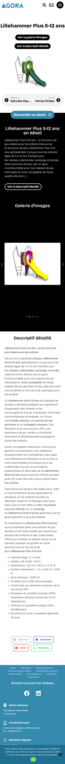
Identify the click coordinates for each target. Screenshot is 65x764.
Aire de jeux (26, 668)
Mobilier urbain (15, 674)
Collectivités (51, 674)
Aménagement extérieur (46, 671)
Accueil (13, 668)
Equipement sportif (44, 668)
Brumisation (33, 677)
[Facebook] (26, 693)
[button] (2, 264)
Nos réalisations (33, 674)
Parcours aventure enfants (19, 671)
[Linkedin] (38, 693)
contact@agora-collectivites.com (25, 728)
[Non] (60, 754)
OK (33, 759)
